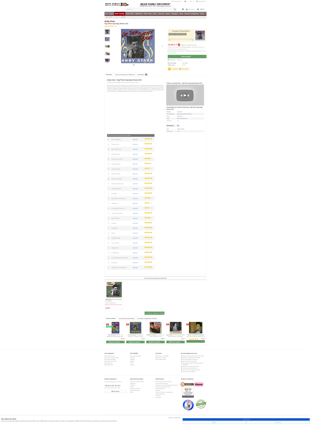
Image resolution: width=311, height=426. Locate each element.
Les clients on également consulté (146, 318)
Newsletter (132, 385)
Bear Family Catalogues (110, 359)
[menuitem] (151, 9)
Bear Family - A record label (162, 356)
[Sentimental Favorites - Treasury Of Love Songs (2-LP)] (135, 327)
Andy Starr (109, 21)
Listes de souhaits (177, 1)
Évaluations (142, 74)
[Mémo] (183, 9)
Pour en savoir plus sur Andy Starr (125, 74)
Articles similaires (111, 318)
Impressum (158, 397)
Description (109, 74)
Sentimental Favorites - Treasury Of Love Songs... (135, 335)
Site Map (158, 390)
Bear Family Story (108, 363)
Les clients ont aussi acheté (126, 318)
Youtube (132, 365)
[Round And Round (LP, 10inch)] (113, 289)
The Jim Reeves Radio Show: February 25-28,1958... (175, 335)
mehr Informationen (194, 341)
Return (131, 392)
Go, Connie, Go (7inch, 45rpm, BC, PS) (155, 335)
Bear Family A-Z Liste (109, 356)
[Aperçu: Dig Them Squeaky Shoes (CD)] (107, 32)
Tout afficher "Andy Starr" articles (154, 313)
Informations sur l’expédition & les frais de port (167, 385)
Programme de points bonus (137, 381)
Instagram (132, 359)
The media (158, 395)
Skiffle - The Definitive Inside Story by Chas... (115, 335)
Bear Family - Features (161, 357)
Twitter (131, 363)
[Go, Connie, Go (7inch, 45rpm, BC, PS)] (155, 327)
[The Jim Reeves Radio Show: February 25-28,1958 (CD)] (175, 327)
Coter (180, 60)
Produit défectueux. (135, 390)
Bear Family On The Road (110, 361)
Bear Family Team (108, 365)
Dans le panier (186, 56)
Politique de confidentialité (174, 417)
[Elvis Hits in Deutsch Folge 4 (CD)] (195, 327)
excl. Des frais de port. (186, 47)
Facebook (132, 357)
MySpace (132, 361)
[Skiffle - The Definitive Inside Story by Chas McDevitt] (115, 327)
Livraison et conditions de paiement (164, 392)
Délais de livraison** (160, 388)
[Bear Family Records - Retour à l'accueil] (117, 4)
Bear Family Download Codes (111, 357)
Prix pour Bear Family (161, 359)
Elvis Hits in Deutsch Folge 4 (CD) (195, 335)
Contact (132, 387)
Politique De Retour (160, 394)
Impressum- (133, 383)
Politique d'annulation (135, 388)
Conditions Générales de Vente (163, 387)
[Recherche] (175, 9)
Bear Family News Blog (135, 356)
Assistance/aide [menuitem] (201, 1)
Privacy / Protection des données (163, 381)
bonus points (185, 69)
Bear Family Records (182, 118)
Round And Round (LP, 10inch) (113, 300)
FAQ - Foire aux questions (162, 383)
